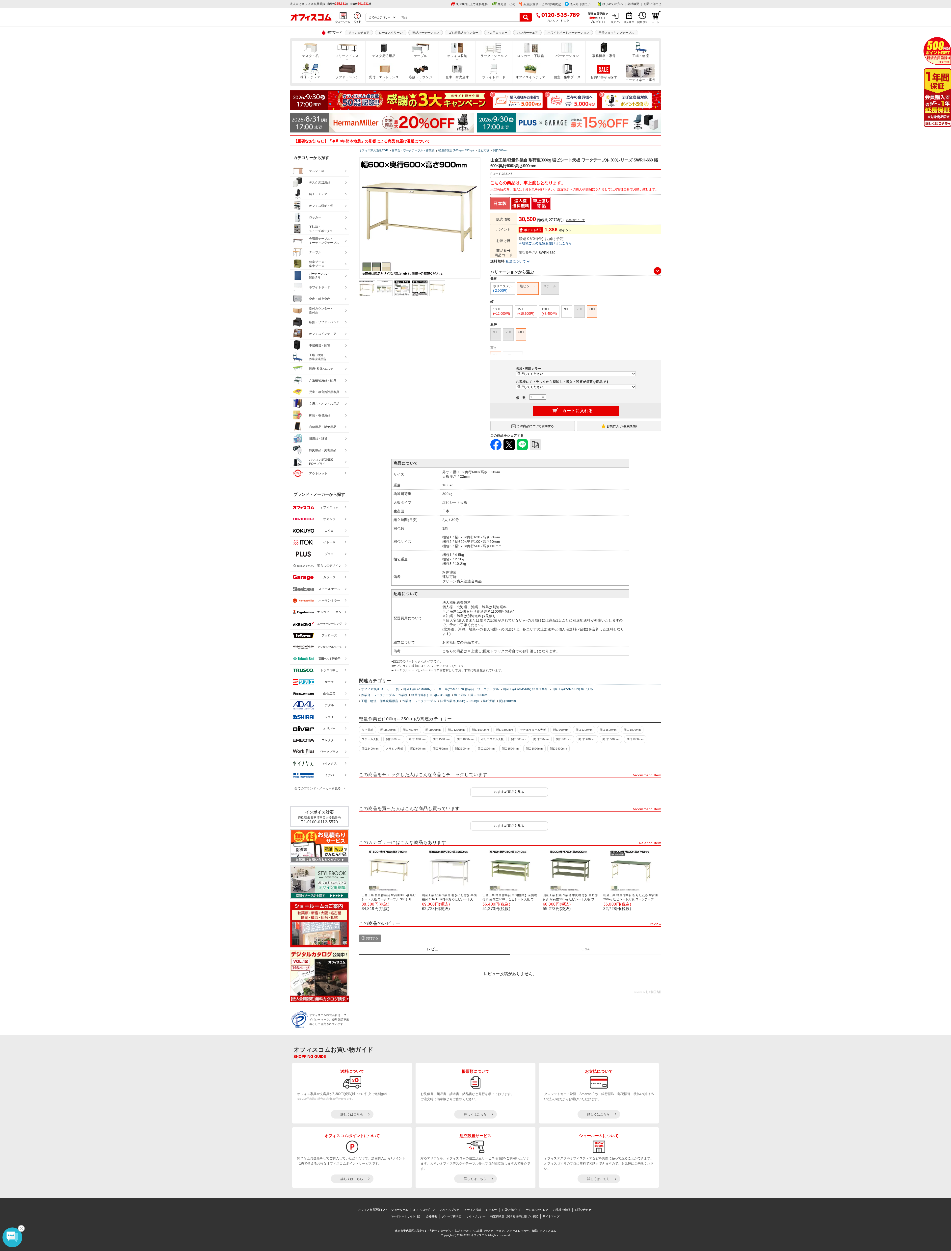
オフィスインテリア (531, 77)
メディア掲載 (472, 1209)
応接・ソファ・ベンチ (324, 322)
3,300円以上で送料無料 (472, 4)
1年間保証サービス (937, 97)
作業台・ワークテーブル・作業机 (384, 695)
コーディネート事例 (641, 80)
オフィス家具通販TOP (372, 1209)
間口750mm (410, 729)
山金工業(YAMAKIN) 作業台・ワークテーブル (467, 689)
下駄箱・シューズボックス (321, 229)
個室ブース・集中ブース (318, 264)
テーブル (420, 56)
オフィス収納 (457, 56)
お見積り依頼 (561, 1209)
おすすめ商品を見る (509, 792)
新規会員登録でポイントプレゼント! (598, 17)
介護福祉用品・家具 (322, 380)
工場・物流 (640, 56)
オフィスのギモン (424, 1209)
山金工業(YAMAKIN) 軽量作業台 (525, 689)
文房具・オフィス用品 (324, 403)
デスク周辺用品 (384, 56)
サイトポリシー (476, 1216)
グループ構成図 (451, 1216)
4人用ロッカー (497, 32)
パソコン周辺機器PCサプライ (321, 462)
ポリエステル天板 (492, 739)
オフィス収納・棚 (321, 206)
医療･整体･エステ (321, 368)
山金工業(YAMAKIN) (417, 689)
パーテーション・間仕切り (320, 276)
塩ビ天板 (460, 695)
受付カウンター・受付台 (321, 310)
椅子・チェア (310, 77)
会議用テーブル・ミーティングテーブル (324, 241)
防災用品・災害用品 (322, 450)
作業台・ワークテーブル (419, 701)
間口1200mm (456, 729)
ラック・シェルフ (493, 56)
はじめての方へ (612, 4)
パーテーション (567, 56)
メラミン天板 (394, 748)
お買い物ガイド (511, 1209)
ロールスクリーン (391, 32)
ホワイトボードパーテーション (568, 32)
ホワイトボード (493, 77)
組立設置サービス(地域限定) (542, 4)
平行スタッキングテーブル (616, 32)
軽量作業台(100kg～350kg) (430, 695)
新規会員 (937, 51)
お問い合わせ (652, 4)
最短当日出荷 (506, 4)
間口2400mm (370, 748)
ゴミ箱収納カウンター (463, 32)
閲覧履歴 (642, 22)
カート (655, 22)
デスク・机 (310, 56)
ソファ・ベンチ (347, 77)
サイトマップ (551, 1216)
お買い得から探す (603, 77)
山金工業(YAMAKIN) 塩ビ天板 (573, 689)
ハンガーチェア (527, 32)
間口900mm (433, 729)
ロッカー (315, 217)
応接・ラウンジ (420, 77)
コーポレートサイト (403, 1216)
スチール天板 (370, 739)
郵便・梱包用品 (319, 415)
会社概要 (633, 4)
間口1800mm (504, 729)
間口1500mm (480, 729)
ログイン (616, 22)
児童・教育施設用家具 (324, 392)
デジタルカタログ (537, 1209)
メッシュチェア (358, 32)
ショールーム (399, 1209)
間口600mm (479, 695)
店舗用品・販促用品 (322, 427)
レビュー (491, 1209)
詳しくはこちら (352, 1114)
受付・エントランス (384, 77)
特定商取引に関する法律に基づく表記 (514, 1216)
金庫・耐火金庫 (457, 77)
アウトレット (318, 473)
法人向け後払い (580, 4)
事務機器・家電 (603, 56)
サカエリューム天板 (533, 729)
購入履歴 (629, 22)
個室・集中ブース (567, 77)
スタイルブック (450, 1209)
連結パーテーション (425, 32)
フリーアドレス (347, 56)
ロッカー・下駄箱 (530, 56)
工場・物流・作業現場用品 (379, 701)
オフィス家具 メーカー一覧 (380, 689)
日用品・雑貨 (318, 438)
